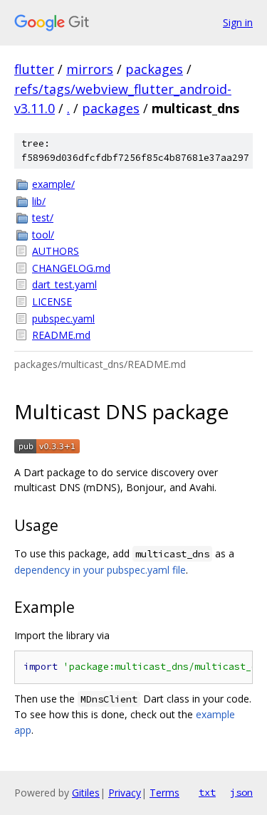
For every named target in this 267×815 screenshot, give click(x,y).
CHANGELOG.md (71, 268)
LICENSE (52, 301)
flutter (34, 69)
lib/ (39, 201)
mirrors (89, 69)
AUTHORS (55, 251)
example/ (53, 184)
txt (207, 792)
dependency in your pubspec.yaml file (100, 570)
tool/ (43, 234)
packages (154, 69)
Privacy (124, 792)
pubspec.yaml (63, 318)
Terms (164, 792)
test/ (42, 217)
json (241, 792)
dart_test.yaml (64, 284)
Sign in (238, 22)
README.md (61, 335)
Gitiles (86, 792)
